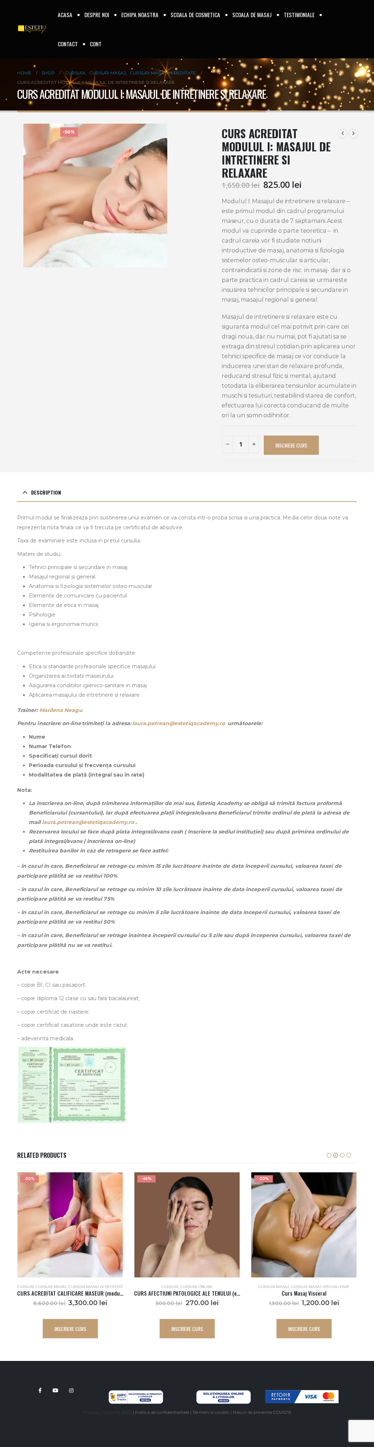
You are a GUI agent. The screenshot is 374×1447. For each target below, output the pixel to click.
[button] (329, 1155)
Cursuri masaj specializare (203, 1286)
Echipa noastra (140, 15)
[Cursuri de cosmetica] (309, 1370)
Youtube (55, 1390)
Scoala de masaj (252, 15)
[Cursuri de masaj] (309, 1377)
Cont (96, 44)
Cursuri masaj (156, 1286)
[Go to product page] (303, 1224)
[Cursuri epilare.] (309, 1384)
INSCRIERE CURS (291, 445)
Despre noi (96, 15)
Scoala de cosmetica (195, 15)
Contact (68, 44)
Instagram (71, 1390)
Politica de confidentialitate (162, 1412)
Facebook (39, 1390)
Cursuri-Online (79, 1286)
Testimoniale (299, 15)
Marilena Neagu (61, 710)
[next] (353, 133)
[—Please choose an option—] (309, 1362)
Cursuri (53, 1286)
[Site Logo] (31, 29)
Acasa (65, 15)
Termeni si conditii (210, 1412)
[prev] (342, 133)
